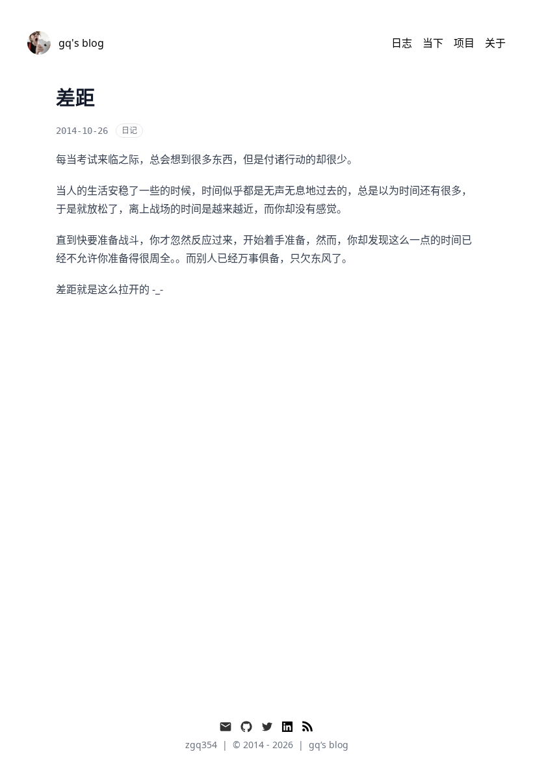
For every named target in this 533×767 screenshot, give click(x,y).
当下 (432, 43)
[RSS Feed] (307, 726)
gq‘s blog (328, 744)
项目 (464, 43)
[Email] (225, 726)
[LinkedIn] (287, 727)
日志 (401, 43)
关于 (495, 43)
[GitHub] (246, 726)
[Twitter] (267, 726)
